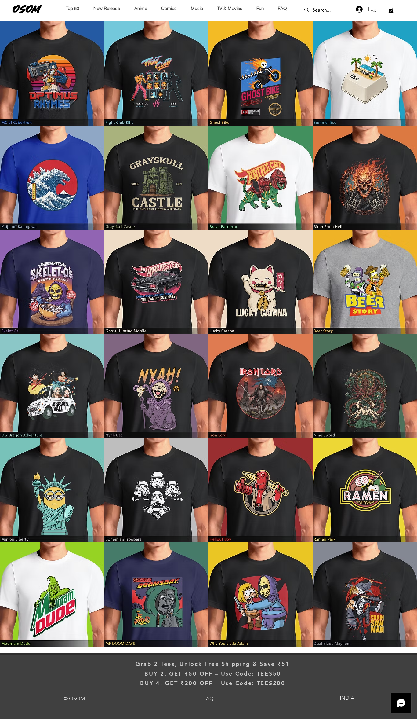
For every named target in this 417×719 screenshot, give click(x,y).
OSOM (26, 8)
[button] (391, 10)
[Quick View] (52, 73)
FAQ (208, 698)
